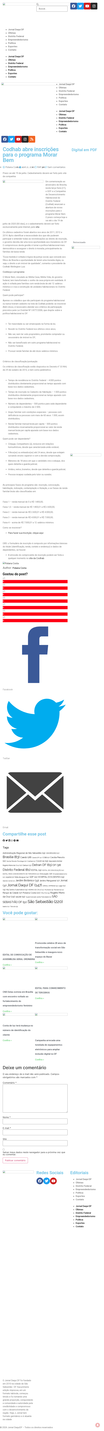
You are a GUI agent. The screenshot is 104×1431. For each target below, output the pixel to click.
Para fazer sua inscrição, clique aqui (25, 533)
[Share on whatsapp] (12, 840)
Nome (7, 1117)
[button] (52, 53)
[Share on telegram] (15, 840)
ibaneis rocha (9, 881)
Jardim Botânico (27, 880)
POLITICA (45, 893)
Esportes (12, 46)
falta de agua (22, 877)
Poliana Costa (19, 568)
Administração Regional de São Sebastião (24, 853)
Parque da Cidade (12, 893)
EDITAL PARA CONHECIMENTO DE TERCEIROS (21, 874)
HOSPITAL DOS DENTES (51, 877)
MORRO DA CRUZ (36, 890)
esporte (10, 877)
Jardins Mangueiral (50, 881)
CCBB (46, 857)
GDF (33, 877)
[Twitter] (80, 6)
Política (12, 43)
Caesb (25, 857)
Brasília (11, 857)
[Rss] (31, 139)
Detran (27, 865)
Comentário (10, 1083)
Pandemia (59, 890)
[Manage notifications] (97, 1425)
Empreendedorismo (18, 39)
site (37, 227)
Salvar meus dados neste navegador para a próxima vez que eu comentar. (34, 1153)
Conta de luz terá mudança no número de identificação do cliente (18, 1030)
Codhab (31, 861)
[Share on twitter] (7, 840)
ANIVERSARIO (52, 853)
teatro (6, 906)
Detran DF (42, 865)
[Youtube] (87, 6)
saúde (20, 897)
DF (57, 864)
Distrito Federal (16, 36)
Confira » (7, 965)
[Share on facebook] (4, 840)
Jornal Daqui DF (16, 29)
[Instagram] (94, 6)
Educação (46, 874)
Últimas (12, 33)
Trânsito (14, 906)
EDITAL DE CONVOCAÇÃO (53, 870)
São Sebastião (45, 901)
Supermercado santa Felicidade (38, 897)
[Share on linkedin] (9, 840)
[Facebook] (73, 6)
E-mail (7, 1128)
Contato (12, 50)
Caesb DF (37, 857)
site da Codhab (36, 558)
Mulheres (49, 890)
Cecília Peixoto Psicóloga (16, 861)
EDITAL (36, 870)
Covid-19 (42, 861)
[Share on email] (17, 840)
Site (5, 1139)
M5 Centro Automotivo (17, 890)
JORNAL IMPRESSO (50, 886)
